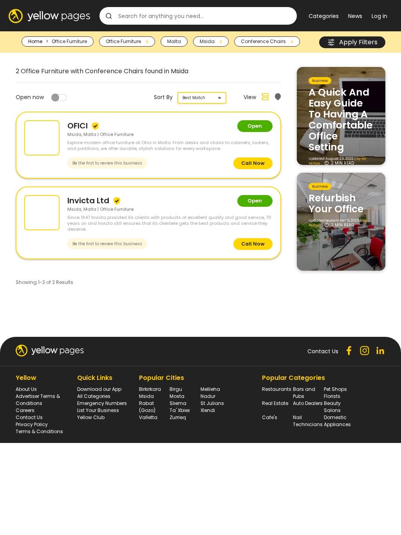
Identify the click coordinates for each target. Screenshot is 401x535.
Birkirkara (150, 389)
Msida (146, 396)
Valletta (148, 417)
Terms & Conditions (39, 431)
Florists (332, 396)
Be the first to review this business (107, 163)
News (355, 16)
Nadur (207, 396)
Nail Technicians (308, 421)
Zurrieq (178, 417)
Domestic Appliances (337, 421)
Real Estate (275, 403)
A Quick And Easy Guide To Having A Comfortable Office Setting (340, 119)
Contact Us (29, 417)
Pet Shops (335, 389)
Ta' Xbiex (180, 410)
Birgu (176, 389)
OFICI (78, 125)
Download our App (99, 389)
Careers (25, 410)
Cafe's (269, 417)
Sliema (178, 403)
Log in (379, 16)
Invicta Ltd (89, 200)
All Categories (93, 396)
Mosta (177, 396)
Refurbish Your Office (336, 203)
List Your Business (98, 410)
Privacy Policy (32, 424)
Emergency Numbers (102, 403)
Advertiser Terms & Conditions (38, 400)
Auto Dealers (308, 403)
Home (35, 41)
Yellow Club (91, 417)
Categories (324, 16)
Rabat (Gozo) (147, 407)
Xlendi (207, 410)
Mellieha (210, 389)
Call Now (253, 163)
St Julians (212, 403)
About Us (26, 389)
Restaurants (276, 389)
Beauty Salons (332, 407)
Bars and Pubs (304, 392)
